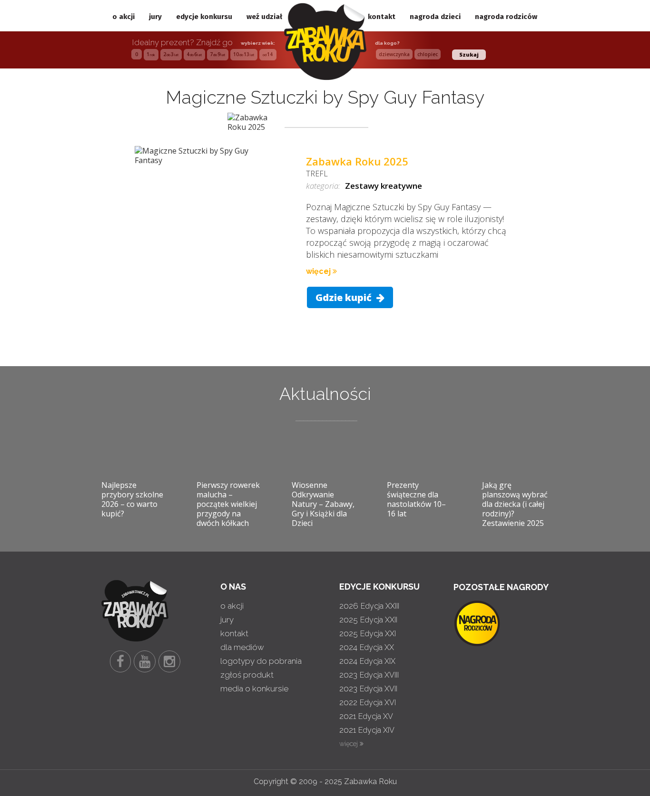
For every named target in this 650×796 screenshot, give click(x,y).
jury (155, 16)
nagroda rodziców (506, 16)
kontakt (381, 16)
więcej (319, 271)
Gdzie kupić (344, 297)
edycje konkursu (204, 16)
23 (170, 54)
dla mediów (242, 647)
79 (217, 54)
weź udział (264, 16)
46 (194, 54)
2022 (367, 702)
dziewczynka (394, 54)
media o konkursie (254, 688)
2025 (368, 619)
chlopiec (427, 54)
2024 (366, 647)
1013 (243, 54)
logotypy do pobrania (261, 661)
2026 (369, 606)
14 (268, 54)
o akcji (123, 16)
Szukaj (469, 54)
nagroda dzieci (435, 16)
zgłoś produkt (247, 675)
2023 (369, 675)
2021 (366, 716)
